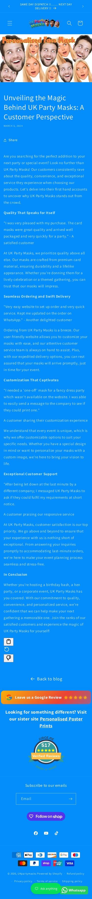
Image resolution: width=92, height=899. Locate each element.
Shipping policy (72, 881)
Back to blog (49, 679)
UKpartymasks (27, 873)
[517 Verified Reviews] (46, 773)
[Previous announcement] (9, 6)
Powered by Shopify (49, 873)
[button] (9, 23)
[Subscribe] (70, 799)
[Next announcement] (83, 6)
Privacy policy (23, 881)
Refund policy (75, 873)
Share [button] (13, 140)
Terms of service (47, 881)
